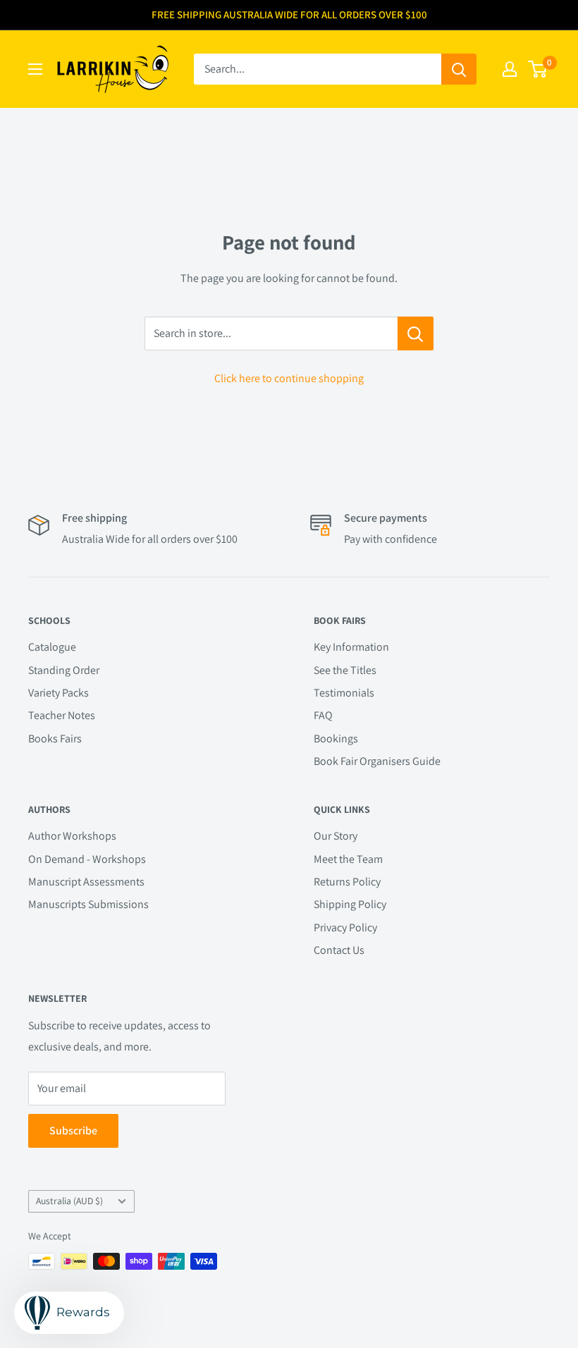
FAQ (323, 715)
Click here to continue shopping (289, 378)
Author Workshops (72, 835)
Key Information (351, 646)
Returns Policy (347, 881)
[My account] (510, 69)
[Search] (458, 69)
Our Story (335, 835)
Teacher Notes (61, 715)
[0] (538, 69)
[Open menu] (35, 69)
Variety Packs (58, 692)
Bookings (336, 738)
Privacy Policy (345, 927)
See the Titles (345, 670)
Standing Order (63, 670)
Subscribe (73, 1130)
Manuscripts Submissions (88, 904)
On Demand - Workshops (87, 859)
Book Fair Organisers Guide (377, 761)
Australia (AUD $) (69, 1200)
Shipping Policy (350, 904)
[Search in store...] (416, 333)
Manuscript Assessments (86, 881)
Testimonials (344, 692)
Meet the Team (348, 859)
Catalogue (52, 646)
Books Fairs (55, 738)
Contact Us (339, 950)
